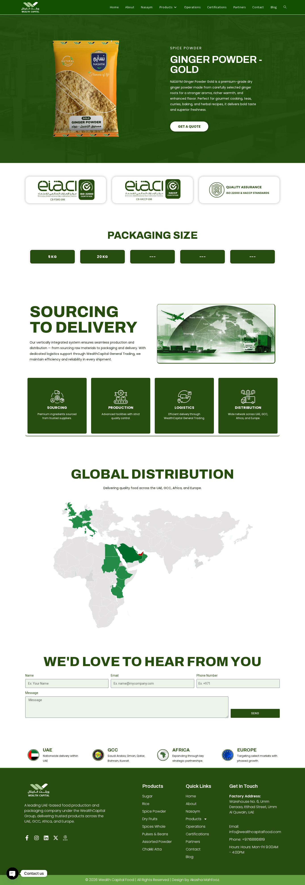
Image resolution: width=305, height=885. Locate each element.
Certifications (197, 834)
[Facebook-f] (26, 837)
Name (29, 675)
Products (193, 818)
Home (191, 796)
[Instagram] (36, 837)
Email (115, 675)
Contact (193, 849)
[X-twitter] (55, 837)
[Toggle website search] (285, 7)
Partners (193, 841)
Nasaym (193, 811)
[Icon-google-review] (65, 837)
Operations (195, 826)
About (191, 803)
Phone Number (207, 675)
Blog (189, 856)
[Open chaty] (12, 873)
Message (31, 693)
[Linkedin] (46, 837)
